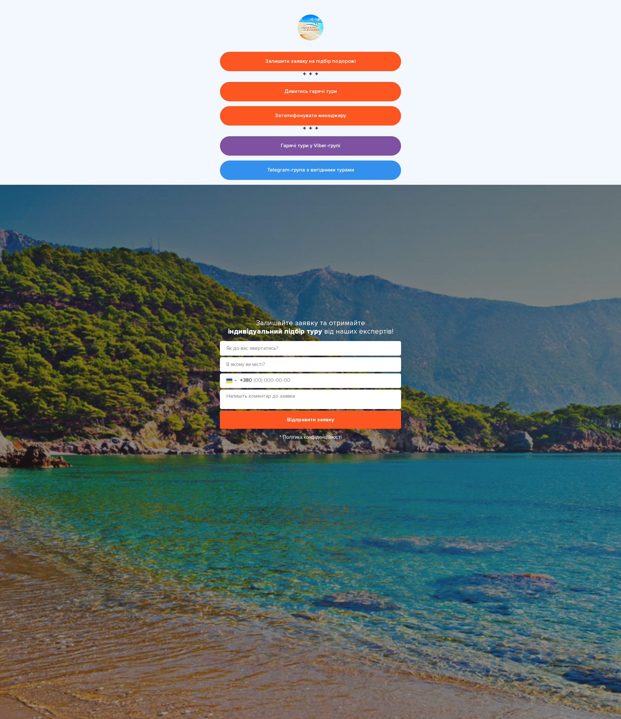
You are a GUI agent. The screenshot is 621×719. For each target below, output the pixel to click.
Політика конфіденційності (312, 437)
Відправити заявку (310, 419)
